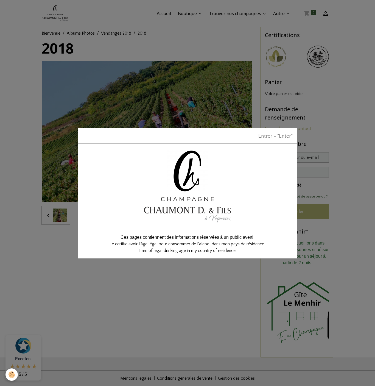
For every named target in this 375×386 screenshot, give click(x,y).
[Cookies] (11, 374)
